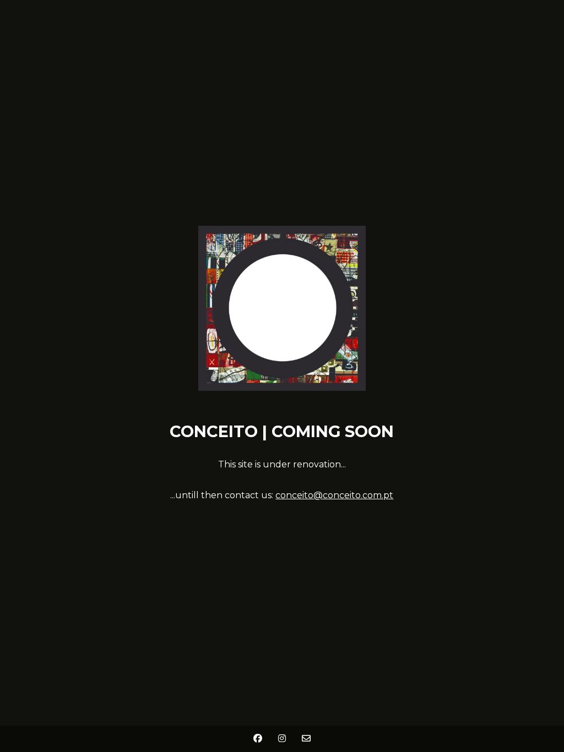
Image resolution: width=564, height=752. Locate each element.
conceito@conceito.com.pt (334, 495)
